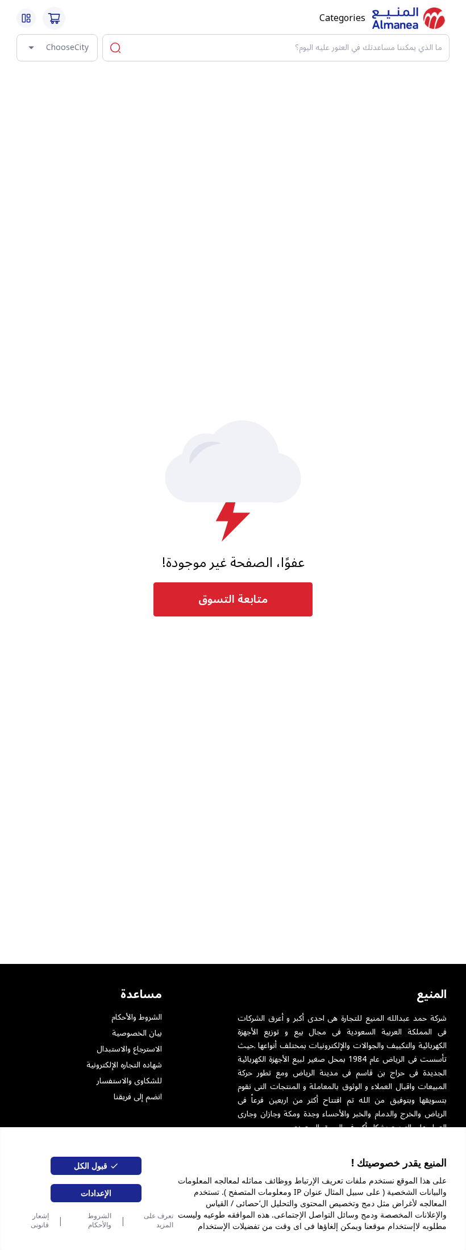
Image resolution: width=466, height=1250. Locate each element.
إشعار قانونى (39, 1220)
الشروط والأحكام (99, 1220)
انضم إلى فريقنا (138, 1097)
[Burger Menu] (26, 18)
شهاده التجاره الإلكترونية (124, 1065)
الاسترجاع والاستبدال (129, 1049)
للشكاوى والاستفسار (129, 1081)
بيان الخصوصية (137, 1033)
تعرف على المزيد (158, 1220)
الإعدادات (96, 1192)
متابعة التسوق (233, 599)
